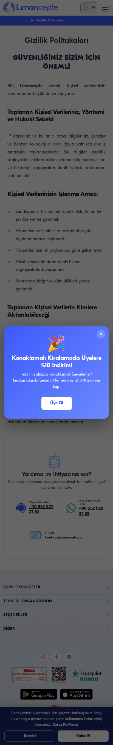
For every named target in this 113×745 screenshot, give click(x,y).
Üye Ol (56, 403)
